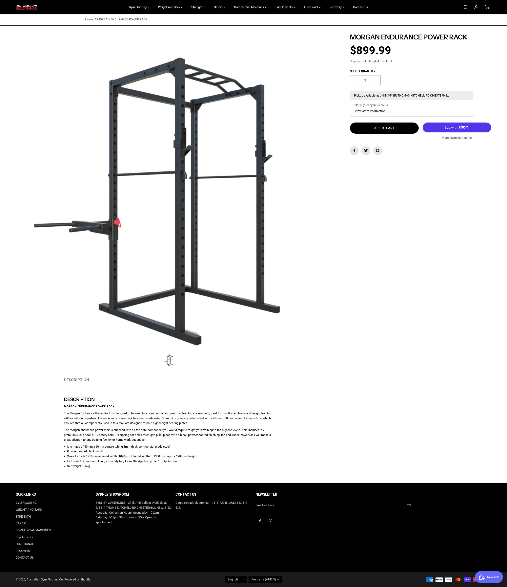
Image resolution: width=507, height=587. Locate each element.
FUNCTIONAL (25, 544)
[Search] (465, 7)
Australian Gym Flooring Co (45, 579)
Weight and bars (169, 7)
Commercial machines (249, 7)
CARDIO (21, 523)
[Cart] (487, 7)
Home (89, 19)
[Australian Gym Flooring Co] (26, 7)
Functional (311, 7)
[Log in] (476, 7)
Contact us (360, 7)
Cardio (218, 7)
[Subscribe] (409, 505)
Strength (197, 7)
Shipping (355, 61)
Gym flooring (138, 7)
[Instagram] (270, 520)
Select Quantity (362, 71)
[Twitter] (366, 150)
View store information (370, 111)
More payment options (457, 138)
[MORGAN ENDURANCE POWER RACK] (169, 199)
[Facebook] (354, 150)
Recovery (336, 7)
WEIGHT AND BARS (29, 509)
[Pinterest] (377, 150)
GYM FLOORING (26, 503)
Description (76, 380)
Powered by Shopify (77, 579)
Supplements (284, 7)
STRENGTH (23, 516)
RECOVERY (23, 551)
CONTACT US (25, 557)
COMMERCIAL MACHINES (33, 530)
